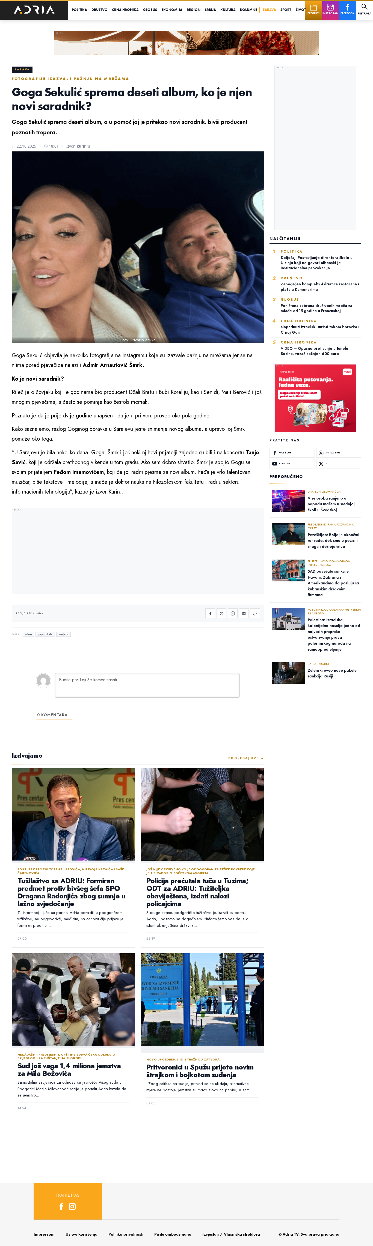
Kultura (228, 10)
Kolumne (248, 10)
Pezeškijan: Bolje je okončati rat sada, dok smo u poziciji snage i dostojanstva (333, 540)
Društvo (99, 10)
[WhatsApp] (233, 613)
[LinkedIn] (244, 613)
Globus (150, 10)
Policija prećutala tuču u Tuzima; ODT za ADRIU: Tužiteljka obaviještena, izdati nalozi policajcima (197, 892)
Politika (79, 10)
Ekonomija (171, 10)
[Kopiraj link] (255, 613)
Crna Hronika (125, 10)
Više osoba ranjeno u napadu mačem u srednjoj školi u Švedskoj (331, 504)
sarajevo (63, 634)
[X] (221, 613)
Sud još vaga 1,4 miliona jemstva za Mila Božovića (69, 1069)
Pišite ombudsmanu (172, 1234)
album (28, 634)
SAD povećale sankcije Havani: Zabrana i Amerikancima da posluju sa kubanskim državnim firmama (333, 583)
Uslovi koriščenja (81, 1234)
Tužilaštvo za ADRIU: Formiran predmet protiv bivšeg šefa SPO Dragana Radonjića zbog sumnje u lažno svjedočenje (71, 892)
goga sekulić (45, 634)
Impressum (44, 1234)
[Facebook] (210, 613)
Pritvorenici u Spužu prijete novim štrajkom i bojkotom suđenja (199, 1071)
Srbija (210, 10)
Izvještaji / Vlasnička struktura (231, 1234)
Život (300, 10)
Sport (285, 10)
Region (193, 10)
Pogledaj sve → (246, 758)
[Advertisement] (137, 551)
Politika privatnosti (125, 1234)
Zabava (269, 10)
